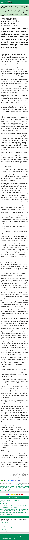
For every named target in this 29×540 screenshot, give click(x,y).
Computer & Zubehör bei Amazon (10, 524)
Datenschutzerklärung (12, 536)
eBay (3, 526)
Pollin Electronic (6, 529)
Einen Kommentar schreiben (25, 474)
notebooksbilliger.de (7, 528)
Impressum (22, 536)
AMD (16, 473)
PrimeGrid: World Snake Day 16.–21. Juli (9, 503)
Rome (14, 475)
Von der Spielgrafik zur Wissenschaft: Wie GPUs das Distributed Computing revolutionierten (14, 506)
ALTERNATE (5, 522)
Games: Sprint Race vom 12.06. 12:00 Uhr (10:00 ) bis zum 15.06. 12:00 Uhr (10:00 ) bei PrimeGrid (14, 509)
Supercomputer (17, 477)
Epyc (19, 474)
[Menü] (2, 1)
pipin (16, 25)
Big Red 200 (16, 473)
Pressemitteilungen (7, 475)
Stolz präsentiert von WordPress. (8, 538)
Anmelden (3, 536)
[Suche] (27, 1)
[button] (2, 480)
